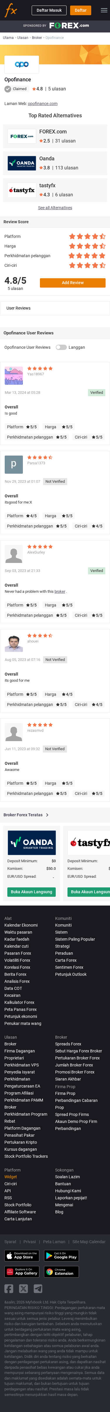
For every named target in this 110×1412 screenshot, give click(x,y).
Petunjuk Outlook (71, 974)
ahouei (32, 641)
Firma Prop (65, 1093)
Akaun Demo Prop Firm (76, 1121)
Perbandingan (68, 1128)
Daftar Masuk (49, 10)
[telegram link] (38, 1289)
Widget (10, 1176)
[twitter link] (23, 1289)
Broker (10, 1044)
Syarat (10, 1241)
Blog (59, 1212)
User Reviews (18, 308)
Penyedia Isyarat (19, 1072)
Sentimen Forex (69, 967)
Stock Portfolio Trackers (26, 1156)
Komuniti (63, 925)
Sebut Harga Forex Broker (78, 1051)
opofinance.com (42, 103)
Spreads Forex (68, 1044)
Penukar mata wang (22, 1023)
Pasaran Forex (17, 953)
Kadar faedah (16, 939)
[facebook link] (8, 1289)
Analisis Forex (17, 981)
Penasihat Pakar (19, 1135)
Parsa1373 (36, 463)
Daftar (81, 10)
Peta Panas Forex (20, 1009)
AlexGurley (36, 552)
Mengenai (64, 1205)
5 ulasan (15, 288)
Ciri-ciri (10, 1183)
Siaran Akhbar (68, 1079)
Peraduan (64, 953)
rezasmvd (35, 730)
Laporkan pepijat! (71, 1197)
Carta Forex (66, 960)
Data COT (13, 988)
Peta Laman (54, 1241)
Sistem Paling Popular (75, 939)
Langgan (77, 347)
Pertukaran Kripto (20, 1142)
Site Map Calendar (89, 1241)
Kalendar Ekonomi (21, 925)
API (7, 1190)
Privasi (29, 1241)
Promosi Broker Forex (74, 1072)
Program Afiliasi (18, 1093)
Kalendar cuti (16, 946)
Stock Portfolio (17, 1205)
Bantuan (63, 1183)
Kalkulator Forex (19, 1002)
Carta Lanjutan (18, 1219)
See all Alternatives (55, 207)
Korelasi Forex (17, 967)
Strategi (62, 946)
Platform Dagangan (22, 1128)
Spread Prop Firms (72, 1114)
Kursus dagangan (20, 1149)
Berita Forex (15, 974)
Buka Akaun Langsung (31, 891)
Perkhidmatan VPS (21, 1065)
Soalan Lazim (67, 1176)
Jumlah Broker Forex (74, 1065)
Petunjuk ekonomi (20, 1016)
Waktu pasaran (18, 932)
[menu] (104, 10)
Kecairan (12, 995)
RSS (8, 1197)
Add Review (73, 282)
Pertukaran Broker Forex (77, 1058)
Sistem (61, 932)
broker (60, 591)
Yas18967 (35, 374)
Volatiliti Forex (17, 960)
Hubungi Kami (68, 1190)
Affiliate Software (20, 1212)
